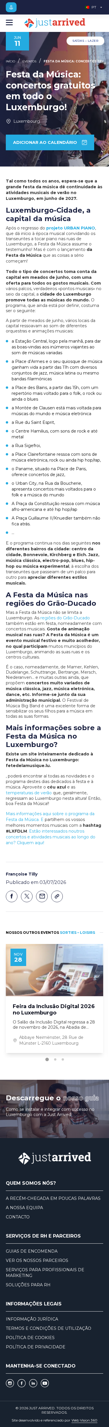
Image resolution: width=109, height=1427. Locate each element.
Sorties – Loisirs (77, 932)
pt (94, 7)
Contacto (18, 1217)
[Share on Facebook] (11, 896)
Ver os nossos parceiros (37, 1260)
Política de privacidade (35, 1347)
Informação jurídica (32, 1319)
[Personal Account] (11, 7)
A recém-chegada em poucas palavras (53, 1198)
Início (10, 61)
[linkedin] (33, 1383)
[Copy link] (57, 896)
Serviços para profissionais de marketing (45, 1272)
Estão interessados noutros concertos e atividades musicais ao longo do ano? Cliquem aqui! (50, 837)
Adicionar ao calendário (45, 142)
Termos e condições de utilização (48, 1328)
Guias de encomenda (32, 1251)
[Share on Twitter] (27, 896)
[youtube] (45, 1383)
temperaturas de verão (29, 792)
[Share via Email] (42, 896)
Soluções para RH (28, 1284)
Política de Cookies (30, 1337)
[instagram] (10, 1383)
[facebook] (21, 1383)
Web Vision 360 (84, 1420)
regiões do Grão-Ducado (65, 618)
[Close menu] (9, 23)
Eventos (29, 61)
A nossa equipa (24, 1207)
